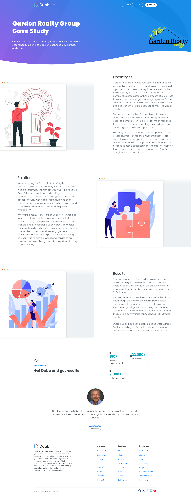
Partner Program (145, 476)
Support (142, 467)
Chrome (121, 451)
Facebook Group (146, 472)
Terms (99, 472)
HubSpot (121, 476)
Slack (120, 472)
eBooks (142, 455)
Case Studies (102, 451)
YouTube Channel (146, 451)
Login (139, 5)
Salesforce (122, 480)
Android (121, 459)
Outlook (121, 467)
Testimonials (102, 455)
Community (144, 480)
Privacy (100, 467)
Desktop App (123, 463)
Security (100, 476)
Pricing (99, 463)
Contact (100, 480)
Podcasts (143, 463)
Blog (141, 459)
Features (100, 459)
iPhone (120, 455)
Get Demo (127, 5)
